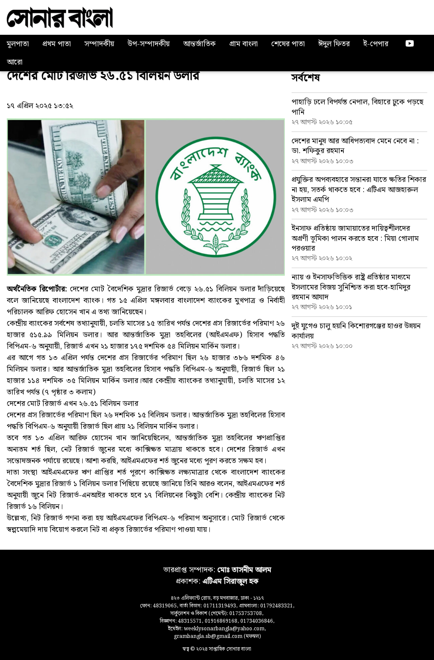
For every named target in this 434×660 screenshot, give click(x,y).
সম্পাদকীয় (99, 44)
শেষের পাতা (288, 44)
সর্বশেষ (306, 78)
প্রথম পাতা (56, 44)
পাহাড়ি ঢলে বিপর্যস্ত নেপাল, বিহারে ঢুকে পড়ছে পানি (357, 107)
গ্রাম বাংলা (243, 44)
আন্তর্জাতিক (199, 44)
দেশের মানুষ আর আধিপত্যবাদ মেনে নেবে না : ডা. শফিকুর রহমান (355, 146)
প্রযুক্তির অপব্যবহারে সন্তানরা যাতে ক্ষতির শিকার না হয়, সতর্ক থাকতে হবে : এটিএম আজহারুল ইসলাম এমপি (359, 189)
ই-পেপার (375, 44)
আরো (14, 62)
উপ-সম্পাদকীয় (149, 44)
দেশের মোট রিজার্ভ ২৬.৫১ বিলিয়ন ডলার (103, 76)
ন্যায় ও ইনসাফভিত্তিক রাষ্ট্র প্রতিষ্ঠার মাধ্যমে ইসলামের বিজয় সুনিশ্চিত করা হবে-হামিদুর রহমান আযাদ (351, 287)
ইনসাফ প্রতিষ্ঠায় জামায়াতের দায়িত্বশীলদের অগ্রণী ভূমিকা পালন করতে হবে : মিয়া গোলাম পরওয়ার (355, 238)
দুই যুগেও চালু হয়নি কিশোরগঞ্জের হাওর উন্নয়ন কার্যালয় (356, 331)
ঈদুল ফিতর (334, 44)
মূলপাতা (18, 44)
